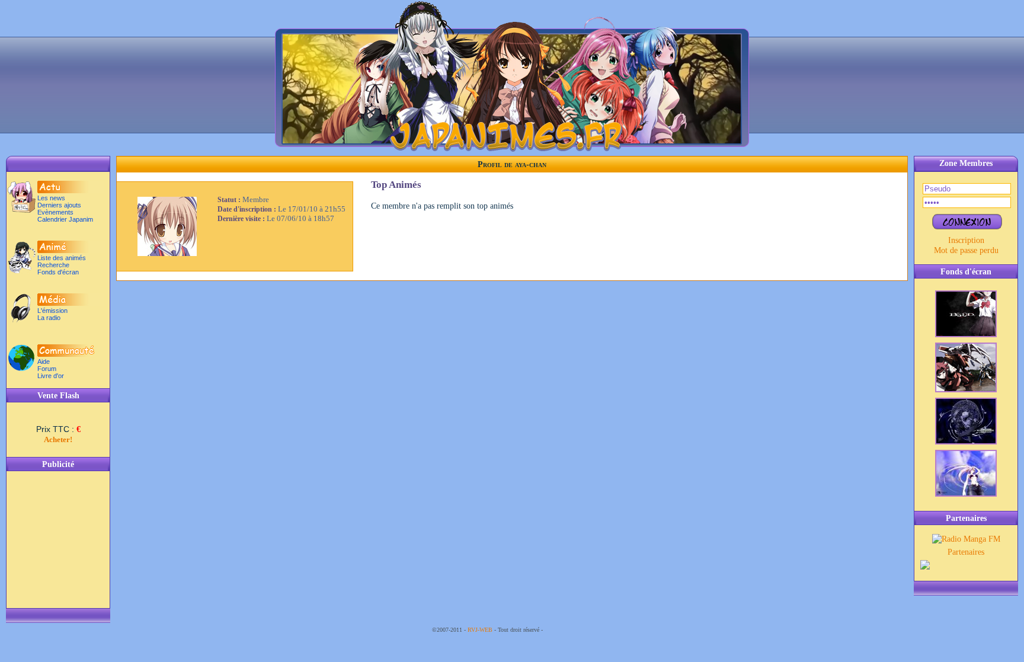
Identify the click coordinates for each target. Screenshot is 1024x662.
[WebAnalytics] (568, 629)
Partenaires (966, 552)
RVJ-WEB (480, 629)
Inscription (966, 240)
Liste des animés (61, 257)
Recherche (53, 264)
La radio (48, 317)
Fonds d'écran (58, 272)
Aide (43, 361)
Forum (46, 368)
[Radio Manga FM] (966, 538)
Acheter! (58, 439)
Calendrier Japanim (65, 219)
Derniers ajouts (59, 205)
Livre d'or (50, 375)
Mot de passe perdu (966, 250)
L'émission (52, 310)
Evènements (55, 212)
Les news (51, 198)
